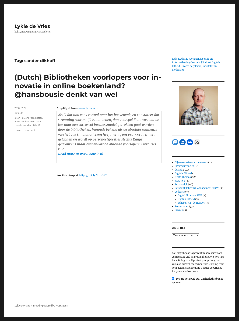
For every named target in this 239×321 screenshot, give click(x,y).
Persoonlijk (181, 184)
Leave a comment (25, 130)
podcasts (180, 191)
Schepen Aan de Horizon (191, 202)
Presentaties (182, 206)
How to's (180, 180)
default (19, 112)
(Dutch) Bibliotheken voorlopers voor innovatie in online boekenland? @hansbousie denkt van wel (88, 86)
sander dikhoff (31, 125)
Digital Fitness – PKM (190, 195)
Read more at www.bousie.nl (80, 154)
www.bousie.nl (88, 108)
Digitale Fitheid (183, 173)
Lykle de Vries (32, 26)
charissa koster (33, 117)
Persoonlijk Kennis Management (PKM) (197, 188)
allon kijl (19, 117)
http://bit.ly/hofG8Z (93, 175)
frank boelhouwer (25, 121)
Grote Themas (183, 177)
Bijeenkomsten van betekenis (191, 162)
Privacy (179, 210)
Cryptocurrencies (184, 166)
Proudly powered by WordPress (50, 305)
